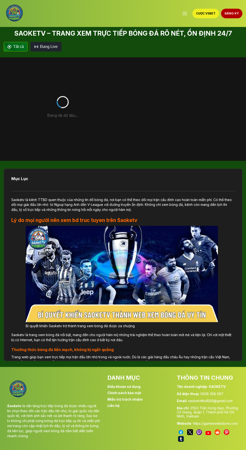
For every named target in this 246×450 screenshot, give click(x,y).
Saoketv (18, 200)
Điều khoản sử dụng (124, 387)
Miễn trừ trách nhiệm (125, 399)
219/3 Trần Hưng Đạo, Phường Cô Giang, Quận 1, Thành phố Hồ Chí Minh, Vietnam (207, 412)
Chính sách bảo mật (124, 393)
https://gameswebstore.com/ (215, 423)
